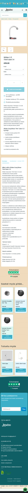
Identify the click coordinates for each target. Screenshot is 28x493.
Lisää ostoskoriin (15, 89)
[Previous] (3, 33)
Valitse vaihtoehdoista (7, 309)
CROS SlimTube (21, 363)
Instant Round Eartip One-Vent (20, 302)
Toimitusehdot (17, 478)
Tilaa (23, 409)
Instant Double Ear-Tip (7, 302)
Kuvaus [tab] (4, 161)
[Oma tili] (22, 10)
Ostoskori (9, 478)
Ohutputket (16, 19)
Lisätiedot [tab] (13, 161)
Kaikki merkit (4, 19)
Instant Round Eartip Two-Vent (6, 329)
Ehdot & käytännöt (6, 463)
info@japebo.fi (12, 436)
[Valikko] (2, 10)
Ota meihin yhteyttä (6, 460)
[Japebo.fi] (9, 10)
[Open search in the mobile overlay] (14, 15)
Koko (5, 71)
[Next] (24, 33)
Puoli (5, 66)
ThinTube (5, 363)
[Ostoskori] (26, 10)
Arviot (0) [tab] (21, 161)
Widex (9, 19)
